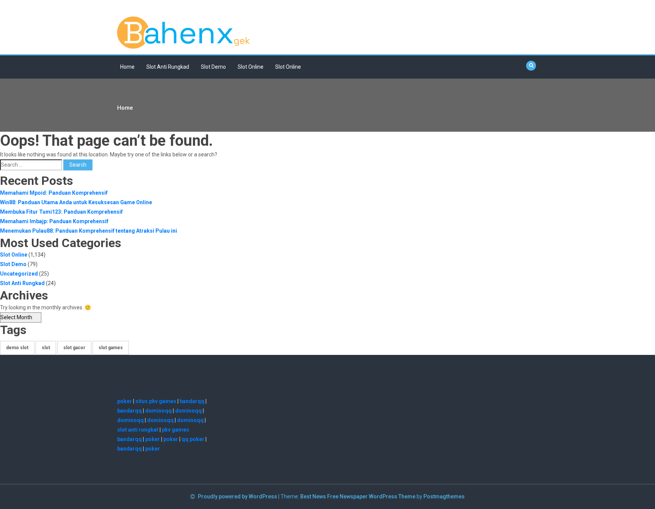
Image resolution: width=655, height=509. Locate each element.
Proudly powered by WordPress (238, 496)
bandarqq (192, 401)
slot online (288, 67)
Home (127, 67)
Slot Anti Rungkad (167, 67)
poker (124, 401)
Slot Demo (213, 67)
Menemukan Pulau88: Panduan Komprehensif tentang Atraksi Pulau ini (88, 231)
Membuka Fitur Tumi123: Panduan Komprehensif (61, 212)
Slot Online (250, 67)
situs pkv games (155, 401)
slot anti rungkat (137, 430)
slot (46, 347)
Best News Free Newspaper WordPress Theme (357, 496)
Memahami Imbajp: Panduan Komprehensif (54, 221)
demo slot (17, 347)
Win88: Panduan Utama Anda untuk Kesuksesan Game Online (76, 202)
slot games (111, 347)
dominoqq (158, 411)
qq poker (193, 439)
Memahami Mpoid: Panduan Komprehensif (54, 193)
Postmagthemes (444, 496)
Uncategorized (19, 274)
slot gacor (74, 347)
